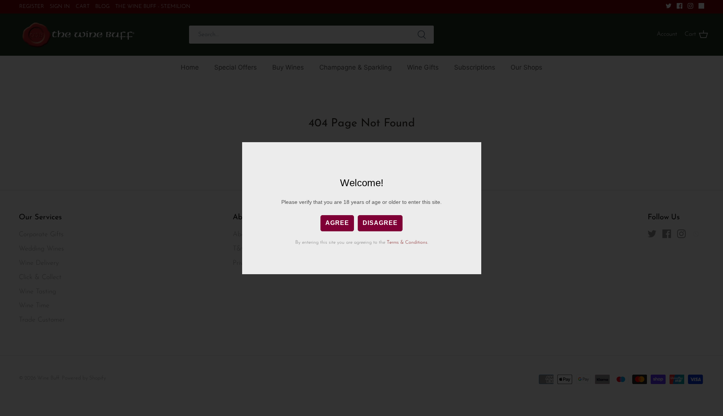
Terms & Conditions (407, 242)
